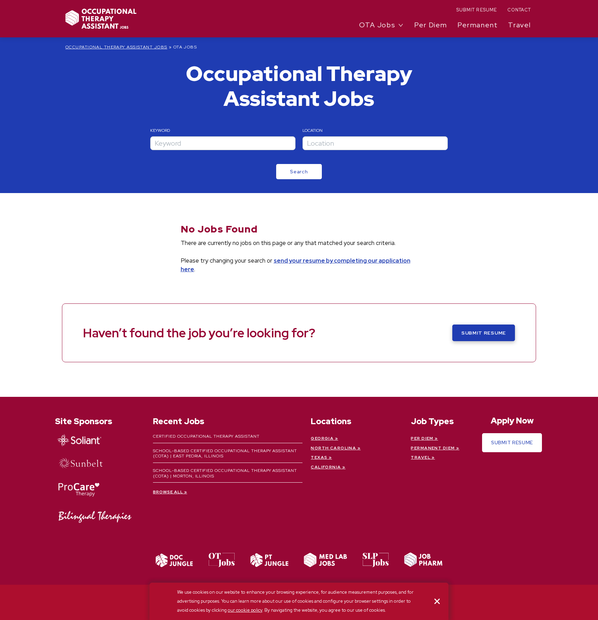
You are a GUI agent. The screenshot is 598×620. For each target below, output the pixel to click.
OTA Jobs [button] (377, 24)
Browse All (168, 492)
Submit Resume (476, 10)
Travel (519, 24)
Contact (519, 10)
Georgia (322, 438)
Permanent (477, 24)
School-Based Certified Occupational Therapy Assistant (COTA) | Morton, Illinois (225, 473)
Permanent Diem (433, 448)
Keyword (160, 130)
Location (312, 130)
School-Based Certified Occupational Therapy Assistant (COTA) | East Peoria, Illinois (225, 453)
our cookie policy (245, 610)
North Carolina (333, 448)
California (326, 467)
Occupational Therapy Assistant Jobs (116, 47)
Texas (319, 457)
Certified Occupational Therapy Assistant (206, 436)
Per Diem (430, 24)
